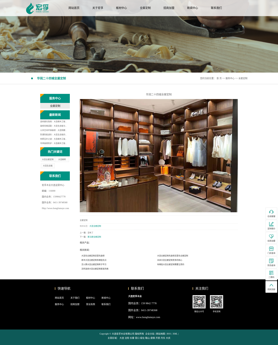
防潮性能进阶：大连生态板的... (53, 135)
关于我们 (74, 298)
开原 (158, 338)
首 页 (219, 78)
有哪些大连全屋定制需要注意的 (170, 264)
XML (175, 334)
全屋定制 (145, 8)
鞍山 (147, 338)
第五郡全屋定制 (94, 237)
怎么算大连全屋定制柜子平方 (94, 264)
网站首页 (74, 8)
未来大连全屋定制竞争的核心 (169, 260)
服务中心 (230, 78)
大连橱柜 (62, 159)
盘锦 (152, 338)
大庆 (168, 338)
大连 (122, 338)
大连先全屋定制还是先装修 (93, 256)
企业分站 (149, 334)
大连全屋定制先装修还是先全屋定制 (172, 256)
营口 (137, 338)
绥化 (142, 338)
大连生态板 (48, 166)
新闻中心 (192, 8)
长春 (132, 338)
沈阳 (127, 338)
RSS (169, 334)
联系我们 (216, 8)
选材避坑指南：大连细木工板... (53, 121)
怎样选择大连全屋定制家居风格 (94, 269)
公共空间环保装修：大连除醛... (53, 130)
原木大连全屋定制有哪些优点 (94, 260)
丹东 (163, 338)
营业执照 (90, 304)
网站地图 (161, 334)
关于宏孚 (97, 8)
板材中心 (121, 8)
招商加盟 (168, 8)
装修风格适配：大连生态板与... (53, 126)
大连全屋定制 (48, 159)
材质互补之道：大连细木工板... (53, 139)
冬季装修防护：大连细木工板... (53, 143)
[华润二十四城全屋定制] (159, 155)
